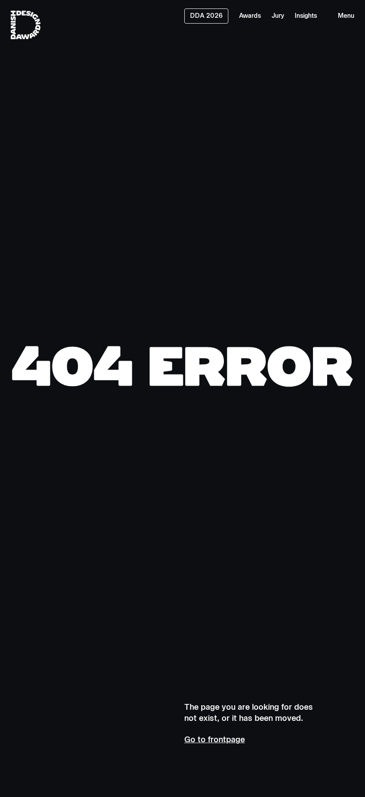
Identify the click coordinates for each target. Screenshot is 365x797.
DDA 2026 (206, 16)
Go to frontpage (214, 739)
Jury (278, 16)
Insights (306, 16)
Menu (346, 16)
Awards (250, 16)
